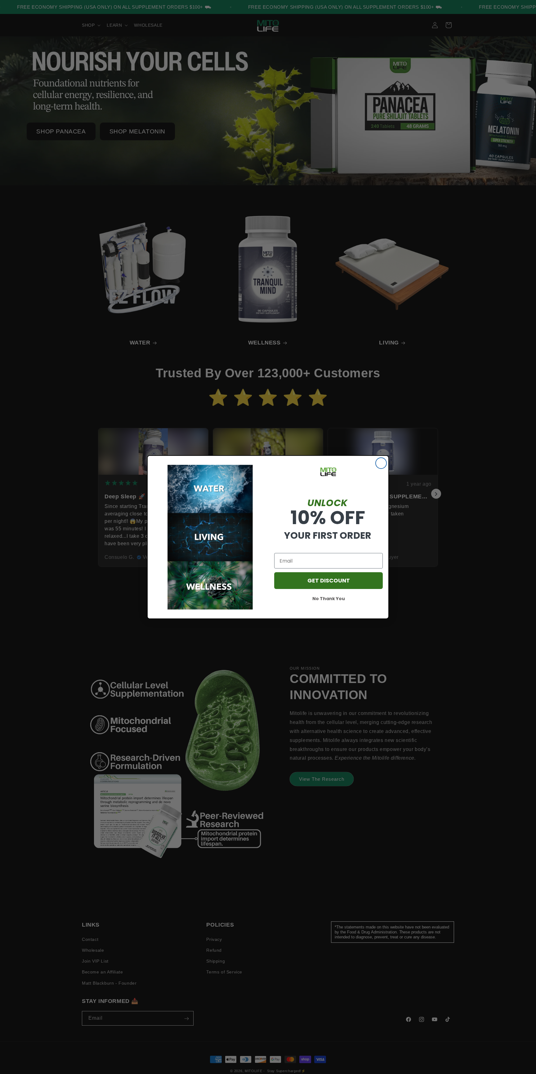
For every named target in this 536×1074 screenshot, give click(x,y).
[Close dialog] (381, 463)
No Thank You (328, 598)
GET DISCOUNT (328, 580)
